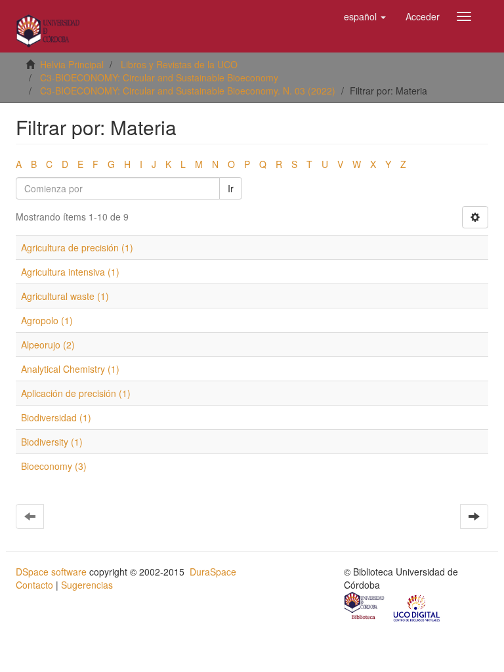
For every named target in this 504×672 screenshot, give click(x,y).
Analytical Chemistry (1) (70, 368)
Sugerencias (87, 584)
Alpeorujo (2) (48, 344)
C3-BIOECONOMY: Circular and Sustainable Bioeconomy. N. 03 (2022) (187, 90)
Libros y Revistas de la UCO (179, 64)
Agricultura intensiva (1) (70, 271)
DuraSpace (213, 571)
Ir (231, 188)
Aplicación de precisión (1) (76, 393)
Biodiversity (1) (52, 441)
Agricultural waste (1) (65, 296)
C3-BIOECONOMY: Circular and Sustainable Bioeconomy (159, 77)
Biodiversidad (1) (56, 417)
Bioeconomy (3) (54, 465)
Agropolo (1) (47, 320)
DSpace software (51, 571)
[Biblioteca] (365, 607)
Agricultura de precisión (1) (77, 247)
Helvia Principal (72, 64)
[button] (365, 16)
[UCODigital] (417, 607)
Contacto (34, 584)
